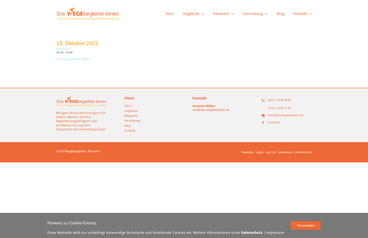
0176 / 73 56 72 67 (279, 108)
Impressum (275, 232)
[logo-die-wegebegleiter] (88, 8)
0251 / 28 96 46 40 (279, 100)
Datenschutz (252, 232)
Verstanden (305, 225)
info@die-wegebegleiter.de (211, 110)
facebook (274, 122)
